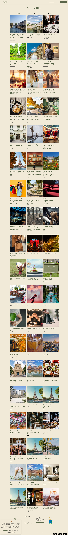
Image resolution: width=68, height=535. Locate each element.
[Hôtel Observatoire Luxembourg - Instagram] (64, 534)
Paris (49, 13)
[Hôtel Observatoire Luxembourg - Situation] (61, 534)
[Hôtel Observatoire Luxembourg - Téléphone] (56, 534)
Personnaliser (16, 530)
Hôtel (34, 13)
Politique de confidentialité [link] (10, 532)
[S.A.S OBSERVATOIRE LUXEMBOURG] (4, 2)
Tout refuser (11, 530)
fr (54, 533)
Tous (18, 13)
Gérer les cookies (38, 520)
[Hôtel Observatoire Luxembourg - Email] (59, 534)
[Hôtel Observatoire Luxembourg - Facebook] (66, 534)
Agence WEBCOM (49, 532)
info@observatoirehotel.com (28, 523)
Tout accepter (5, 530)
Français (38, 522)
